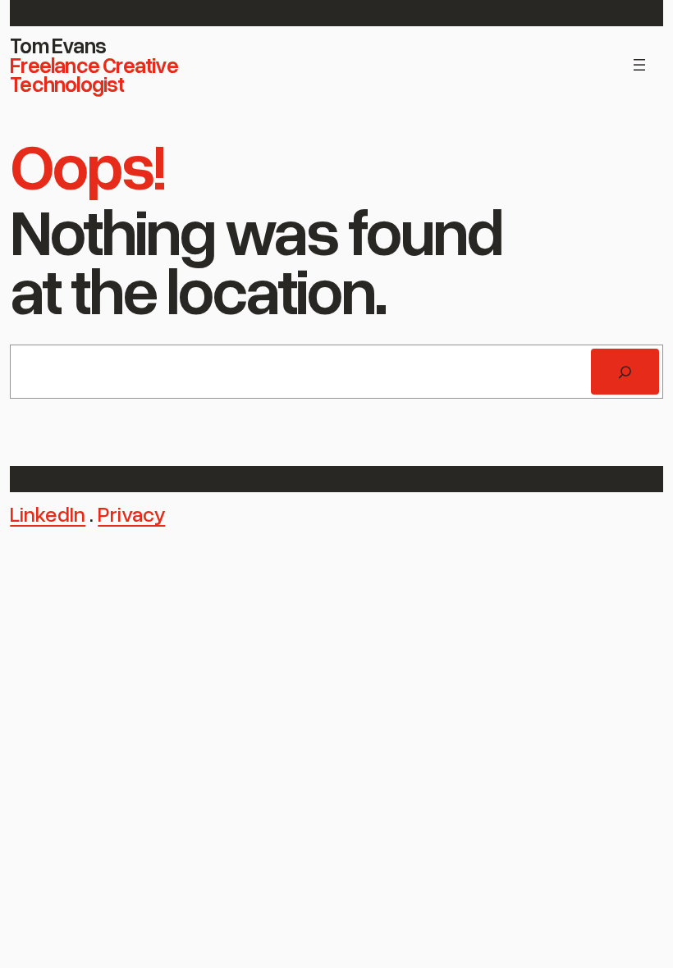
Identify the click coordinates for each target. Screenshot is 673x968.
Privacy (131, 513)
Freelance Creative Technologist (94, 74)
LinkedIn (47, 513)
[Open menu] (639, 65)
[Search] (624, 372)
